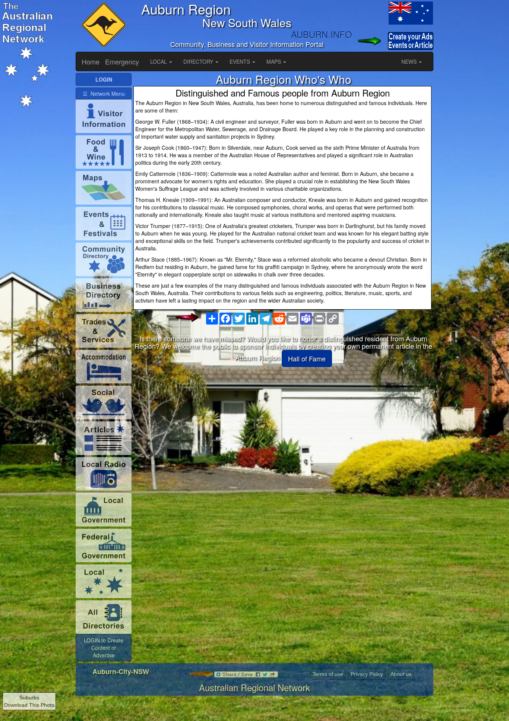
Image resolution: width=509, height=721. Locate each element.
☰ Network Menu (104, 93)
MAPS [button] (274, 61)
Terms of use (328, 674)
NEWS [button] (409, 61)
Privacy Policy (367, 674)
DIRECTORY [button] (199, 61)
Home (90, 61)
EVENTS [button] (241, 61)
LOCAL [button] (159, 61)
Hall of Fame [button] (307, 358)
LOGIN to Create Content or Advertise (103, 647)
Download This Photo (29, 705)
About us (401, 674)
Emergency (122, 61)
